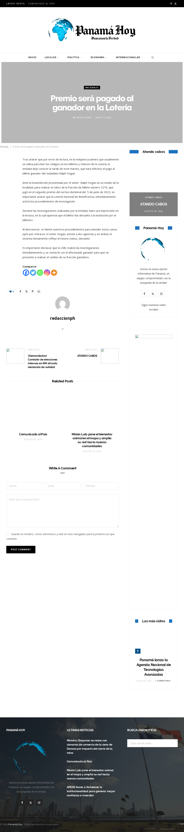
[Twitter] (11, 181)
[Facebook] (11, 171)
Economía (98, 57)
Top (181, 824)
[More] (54, 272)
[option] (154, 188)
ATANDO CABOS (87, 355)
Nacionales (92, 87)
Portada (4, 146)
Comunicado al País (41, 3)
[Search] (152, 57)
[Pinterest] (11, 190)
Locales (50, 57)
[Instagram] (47, 272)
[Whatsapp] (40, 272)
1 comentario (162, 680)
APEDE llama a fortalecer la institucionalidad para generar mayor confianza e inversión (91, 791)
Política (73, 57)
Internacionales (128, 57)
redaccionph (84, 117)
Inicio (32, 57)
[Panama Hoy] (92, 30)
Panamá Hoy (15, 824)
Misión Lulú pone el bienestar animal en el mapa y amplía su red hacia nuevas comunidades (90, 774)
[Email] (11, 199)
